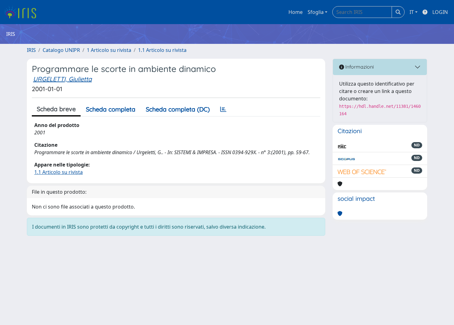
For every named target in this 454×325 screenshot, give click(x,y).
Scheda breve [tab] (56, 109)
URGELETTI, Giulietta (62, 79)
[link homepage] (22, 12)
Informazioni (359, 67)
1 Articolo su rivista (109, 50)
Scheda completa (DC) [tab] (178, 109)
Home (295, 12)
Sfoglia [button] (316, 12)
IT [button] (412, 12)
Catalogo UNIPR (61, 50)
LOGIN (440, 12)
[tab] (223, 109)
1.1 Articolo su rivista (162, 50)
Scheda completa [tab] (110, 109)
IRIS (31, 50)
